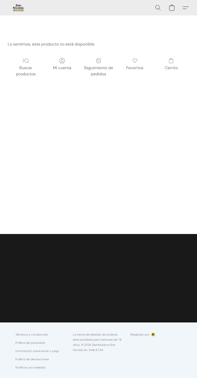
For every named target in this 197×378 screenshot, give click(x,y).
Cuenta (78, 262)
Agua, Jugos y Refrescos (32, 295)
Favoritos (134, 67)
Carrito (171, 67)
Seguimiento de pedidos (98, 71)
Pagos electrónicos (86, 303)
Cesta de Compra (85, 287)
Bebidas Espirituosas (29, 271)
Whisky (20, 287)
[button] (18, 8)
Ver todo (21, 312)
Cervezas (21, 262)
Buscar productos (26, 71)
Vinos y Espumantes (29, 279)
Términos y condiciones (31, 334)
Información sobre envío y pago (37, 351)
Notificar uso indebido (30, 367)
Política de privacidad (30, 343)
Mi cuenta (62, 67)
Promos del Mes (26, 254)
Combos (21, 303)
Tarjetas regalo (83, 295)
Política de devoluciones (32, 359)
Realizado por (139, 334)
